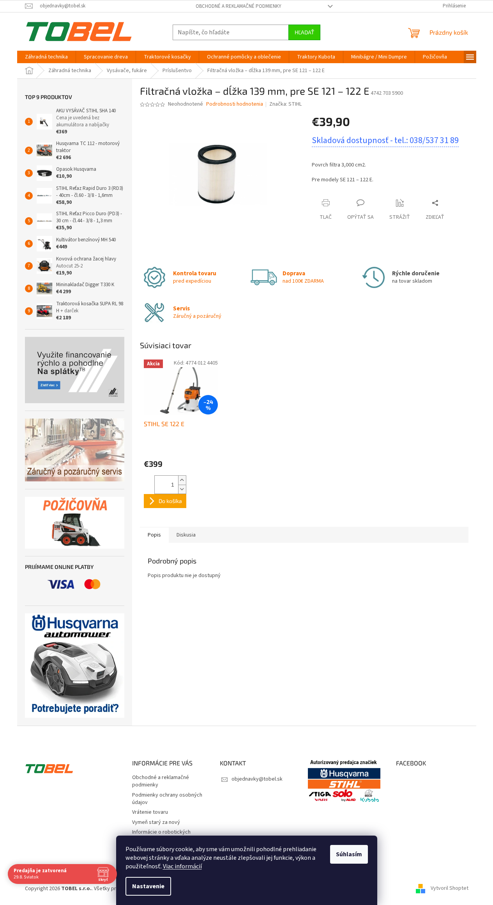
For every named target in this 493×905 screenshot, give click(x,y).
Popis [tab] (154, 535)
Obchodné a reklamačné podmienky (238, 6)
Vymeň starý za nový (156, 822)
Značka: (285, 104)
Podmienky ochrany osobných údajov (167, 798)
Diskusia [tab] (186, 535)
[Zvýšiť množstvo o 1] (182, 480)
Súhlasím (349, 854)
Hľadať (304, 32)
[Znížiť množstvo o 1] (182, 489)
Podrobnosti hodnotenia (234, 104)
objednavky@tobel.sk (257, 779)
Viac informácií (182, 866)
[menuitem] (46, 57)
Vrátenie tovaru (150, 812)
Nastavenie (148, 886)
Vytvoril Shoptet (449, 889)
